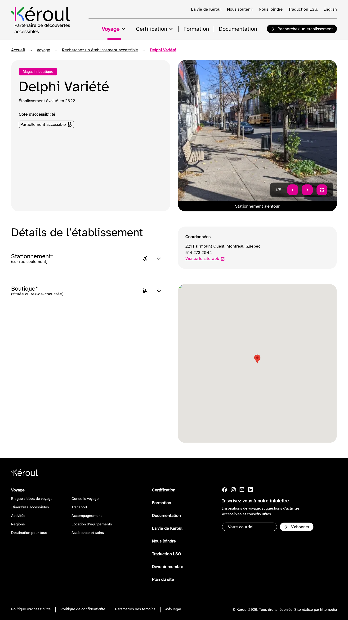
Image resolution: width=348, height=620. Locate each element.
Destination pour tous (29, 532)
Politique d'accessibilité (31, 609)
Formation (161, 502)
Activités (18, 515)
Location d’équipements (91, 524)
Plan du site (163, 579)
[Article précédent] (292, 189)
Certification (163, 490)
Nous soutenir (240, 9)
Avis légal (173, 609)
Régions (18, 524)
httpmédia (328, 609)
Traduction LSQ (303, 9)
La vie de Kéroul (206, 9)
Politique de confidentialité (82, 609)
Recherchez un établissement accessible (100, 49)
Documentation (166, 515)
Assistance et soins (87, 532)
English (330, 9)
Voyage (43, 49)
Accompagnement (86, 515)
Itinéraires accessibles (30, 507)
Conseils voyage (85, 498)
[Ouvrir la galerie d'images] (322, 189)
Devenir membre (167, 566)
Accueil (18, 49)
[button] (257, 358)
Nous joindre (271, 9)
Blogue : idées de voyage (32, 498)
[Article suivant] (307, 189)
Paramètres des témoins (135, 609)
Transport (79, 507)
